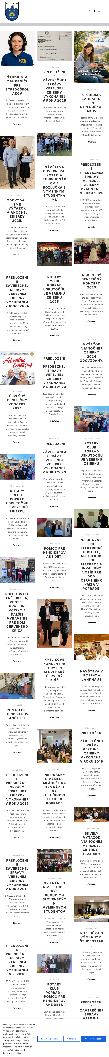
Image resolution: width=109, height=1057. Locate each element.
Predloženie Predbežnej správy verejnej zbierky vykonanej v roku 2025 (91, 179)
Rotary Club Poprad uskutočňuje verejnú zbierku (92, 453)
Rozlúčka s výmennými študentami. (91, 939)
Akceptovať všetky (93, 1039)
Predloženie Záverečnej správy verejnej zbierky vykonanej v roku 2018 (17, 874)
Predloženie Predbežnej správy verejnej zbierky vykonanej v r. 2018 (17, 960)
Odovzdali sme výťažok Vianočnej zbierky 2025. (17, 210)
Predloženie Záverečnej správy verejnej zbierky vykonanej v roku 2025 (54, 86)
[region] (54, 1038)
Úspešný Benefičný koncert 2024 (17, 402)
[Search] (89, 11)
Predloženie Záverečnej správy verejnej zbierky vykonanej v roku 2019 (91, 747)
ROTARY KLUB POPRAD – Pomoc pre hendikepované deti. (54, 994)
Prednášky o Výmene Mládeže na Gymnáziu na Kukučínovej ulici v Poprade (54, 789)
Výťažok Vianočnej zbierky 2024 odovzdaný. (92, 352)
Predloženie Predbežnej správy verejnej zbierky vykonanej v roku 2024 (54, 373)
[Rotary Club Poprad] (12, 11)
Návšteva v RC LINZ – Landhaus (91, 675)
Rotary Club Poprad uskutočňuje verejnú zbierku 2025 (54, 289)
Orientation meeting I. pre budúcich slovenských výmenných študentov (54, 897)
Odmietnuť (71, 1039)
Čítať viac (17, 124)
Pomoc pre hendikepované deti (54, 552)
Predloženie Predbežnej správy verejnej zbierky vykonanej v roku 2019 (17, 789)
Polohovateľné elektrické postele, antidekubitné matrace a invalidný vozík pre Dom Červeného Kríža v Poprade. (92, 564)
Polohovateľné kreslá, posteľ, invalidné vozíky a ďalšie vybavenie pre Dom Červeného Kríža (17, 612)
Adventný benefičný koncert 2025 (92, 281)
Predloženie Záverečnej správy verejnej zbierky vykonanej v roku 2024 (17, 292)
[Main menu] (99, 11)
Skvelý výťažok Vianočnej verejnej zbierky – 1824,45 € (91, 844)
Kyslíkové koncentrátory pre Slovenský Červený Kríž (54, 670)
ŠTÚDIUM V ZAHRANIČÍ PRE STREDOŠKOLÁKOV (17, 85)
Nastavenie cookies (49, 1039)
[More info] (94, 11)
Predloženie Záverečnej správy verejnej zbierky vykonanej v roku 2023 (54, 458)
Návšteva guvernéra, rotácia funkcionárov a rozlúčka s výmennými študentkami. (54, 183)
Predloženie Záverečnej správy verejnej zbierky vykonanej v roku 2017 (91, 1016)
